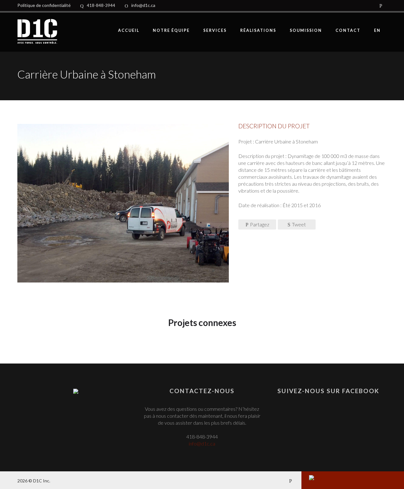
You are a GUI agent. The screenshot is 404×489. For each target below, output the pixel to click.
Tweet (299, 224)
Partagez (259, 224)
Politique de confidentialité (44, 5)
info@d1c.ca (143, 5)
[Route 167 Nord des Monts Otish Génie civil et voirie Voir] (340, 336)
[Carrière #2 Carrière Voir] (248, 336)
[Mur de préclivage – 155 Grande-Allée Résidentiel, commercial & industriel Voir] (156, 336)
